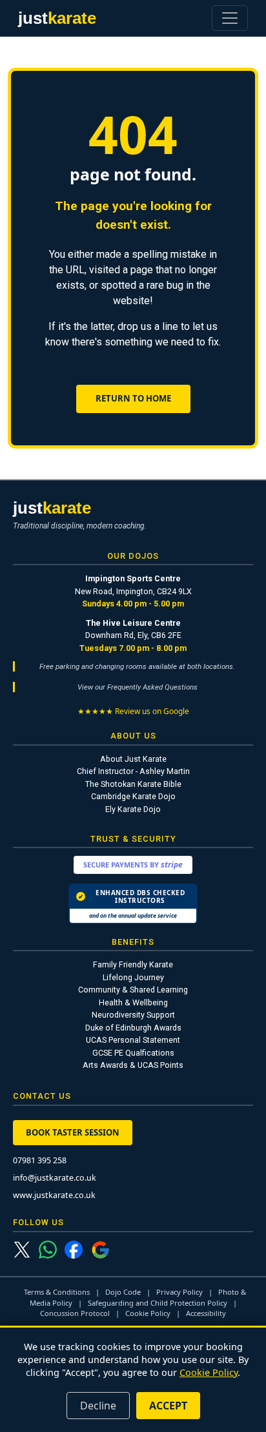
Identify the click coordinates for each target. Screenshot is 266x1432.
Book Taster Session (72, 1132)
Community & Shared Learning (133, 989)
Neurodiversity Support (133, 1015)
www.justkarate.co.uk (54, 1195)
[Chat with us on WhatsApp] (48, 1250)
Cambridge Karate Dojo (133, 796)
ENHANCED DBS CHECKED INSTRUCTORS (131, 896)
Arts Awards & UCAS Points (133, 1065)
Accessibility (206, 1313)
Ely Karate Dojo (133, 809)
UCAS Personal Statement (133, 1040)
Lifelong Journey (133, 977)
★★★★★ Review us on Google (133, 711)
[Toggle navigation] (230, 18)
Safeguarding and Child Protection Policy (157, 1303)
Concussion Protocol (75, 1313)
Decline (98, 1405)
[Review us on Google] (100, 1250)
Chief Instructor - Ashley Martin (133, 771)
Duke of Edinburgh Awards (133, 1027)
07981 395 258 (39, 1160)
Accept (168, 1405)
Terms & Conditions (57, 1292)
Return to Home (133, 398)
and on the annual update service (133, 915)
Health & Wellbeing (133, 1002)
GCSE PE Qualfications (133, 1053)
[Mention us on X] (22, 1250)
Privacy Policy (179, 1292)
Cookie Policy (147, 1313)
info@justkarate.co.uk (54, 1177)
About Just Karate (133, 759)
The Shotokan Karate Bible (133, 784)
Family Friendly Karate (133, 964)
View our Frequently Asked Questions (137, 687)
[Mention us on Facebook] (74, 1250)
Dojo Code (123, 1292)
